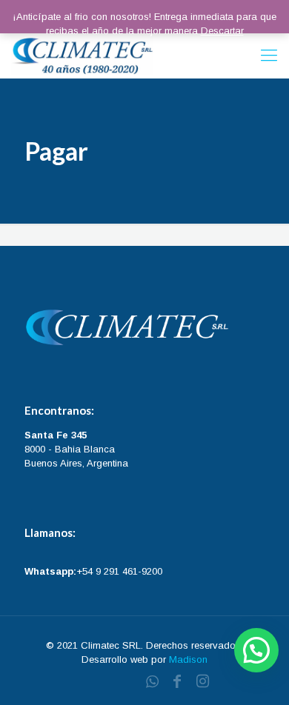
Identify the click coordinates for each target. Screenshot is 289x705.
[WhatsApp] (152, 681)
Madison (188, 659)
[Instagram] (202, 681)
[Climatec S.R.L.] (82, 55)
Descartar (222, 30)
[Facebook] (177, 681)
